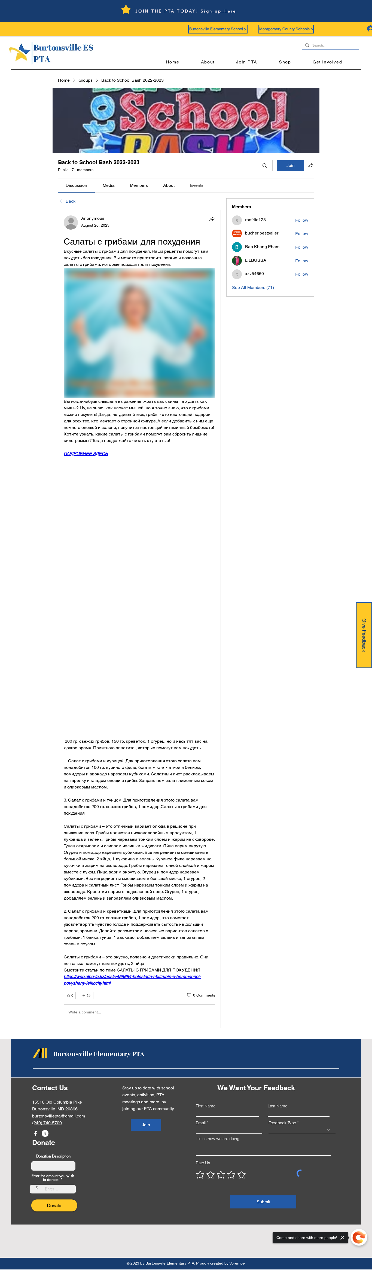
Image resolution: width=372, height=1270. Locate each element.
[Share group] (310, 165)
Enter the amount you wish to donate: (53, 1177)
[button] (218, 29)
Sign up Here (218, 11)
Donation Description (53, 1156)
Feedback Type (282, 1123)
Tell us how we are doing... (219, 1139)
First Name (205, 1106)
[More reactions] (86, 995)
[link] (76, 185)
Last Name (277, 1106)
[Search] (264, 165)
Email (201, 1123)
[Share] (212, 218)
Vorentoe (237, 1263)
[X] (45, 1133)
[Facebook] (35, 1133)
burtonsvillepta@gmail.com (58, 1116)
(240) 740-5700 (47, 1122)
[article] (139, 619)
